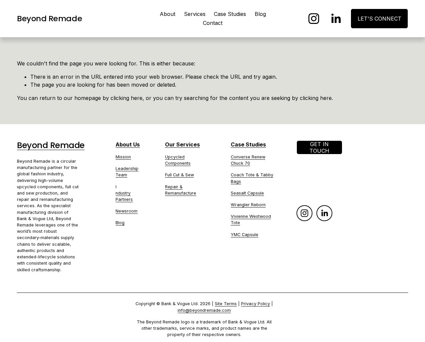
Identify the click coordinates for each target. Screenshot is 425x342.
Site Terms (226, 303)
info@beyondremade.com (204, 310)
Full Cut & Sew (179, 174)
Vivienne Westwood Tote (251, 219)
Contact (212, 23)
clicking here (126, 98)
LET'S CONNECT (379, 18)
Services (195, 14)
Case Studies (230, 14)
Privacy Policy (255, 303)
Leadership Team (127, 171)
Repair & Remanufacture (180, 190)
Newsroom (126, 211)
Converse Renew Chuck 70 (248, 160)
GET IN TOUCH (319, 147)
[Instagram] (313, 18)
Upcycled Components (178, 160)
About (167, 14)
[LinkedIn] (335, 18)
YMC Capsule (244, 234)
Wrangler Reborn (248, 204)
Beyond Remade (49, 18)
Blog (260, 14)
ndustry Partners (124, 196)
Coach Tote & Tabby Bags (252, 178)
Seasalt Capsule (247, 193)
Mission (123, 156)
